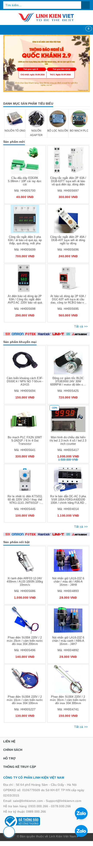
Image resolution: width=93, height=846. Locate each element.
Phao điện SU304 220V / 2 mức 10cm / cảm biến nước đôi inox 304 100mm (25, 700)
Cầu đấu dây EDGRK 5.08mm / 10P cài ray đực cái (25, 181)
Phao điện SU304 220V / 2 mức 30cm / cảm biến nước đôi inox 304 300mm (68, 700)
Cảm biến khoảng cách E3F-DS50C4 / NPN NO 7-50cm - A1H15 (25, 381)
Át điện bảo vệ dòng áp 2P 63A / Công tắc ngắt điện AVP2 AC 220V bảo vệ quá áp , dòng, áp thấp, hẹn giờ (25, 300)
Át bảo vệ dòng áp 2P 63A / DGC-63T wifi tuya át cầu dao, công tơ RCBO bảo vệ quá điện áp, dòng (68, 300)
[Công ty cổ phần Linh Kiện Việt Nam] (46, 17)
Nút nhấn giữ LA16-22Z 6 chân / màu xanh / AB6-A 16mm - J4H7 (68, 641)
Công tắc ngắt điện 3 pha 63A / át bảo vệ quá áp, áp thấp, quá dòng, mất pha (25, 240)
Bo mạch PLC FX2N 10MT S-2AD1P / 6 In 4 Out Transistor (25, 440)
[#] (46, 63)
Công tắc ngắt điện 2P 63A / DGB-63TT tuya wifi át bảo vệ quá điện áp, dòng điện (68, 181)
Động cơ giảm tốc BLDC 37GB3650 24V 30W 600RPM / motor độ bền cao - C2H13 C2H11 (68, 383)
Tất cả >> (81, 326)
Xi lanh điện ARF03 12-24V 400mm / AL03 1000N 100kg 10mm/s (25, 581)
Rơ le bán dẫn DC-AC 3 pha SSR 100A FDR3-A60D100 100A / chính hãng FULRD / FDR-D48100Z (68, 501)
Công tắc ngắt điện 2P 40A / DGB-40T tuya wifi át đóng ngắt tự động (68, 240)
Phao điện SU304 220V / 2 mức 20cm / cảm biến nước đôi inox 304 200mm (25, 641)
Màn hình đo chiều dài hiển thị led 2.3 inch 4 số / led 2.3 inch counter (68, 440)
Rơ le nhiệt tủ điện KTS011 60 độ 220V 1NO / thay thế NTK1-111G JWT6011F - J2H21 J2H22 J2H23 (25, 501)
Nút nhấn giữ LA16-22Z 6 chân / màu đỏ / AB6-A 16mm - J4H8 (68, 581)
